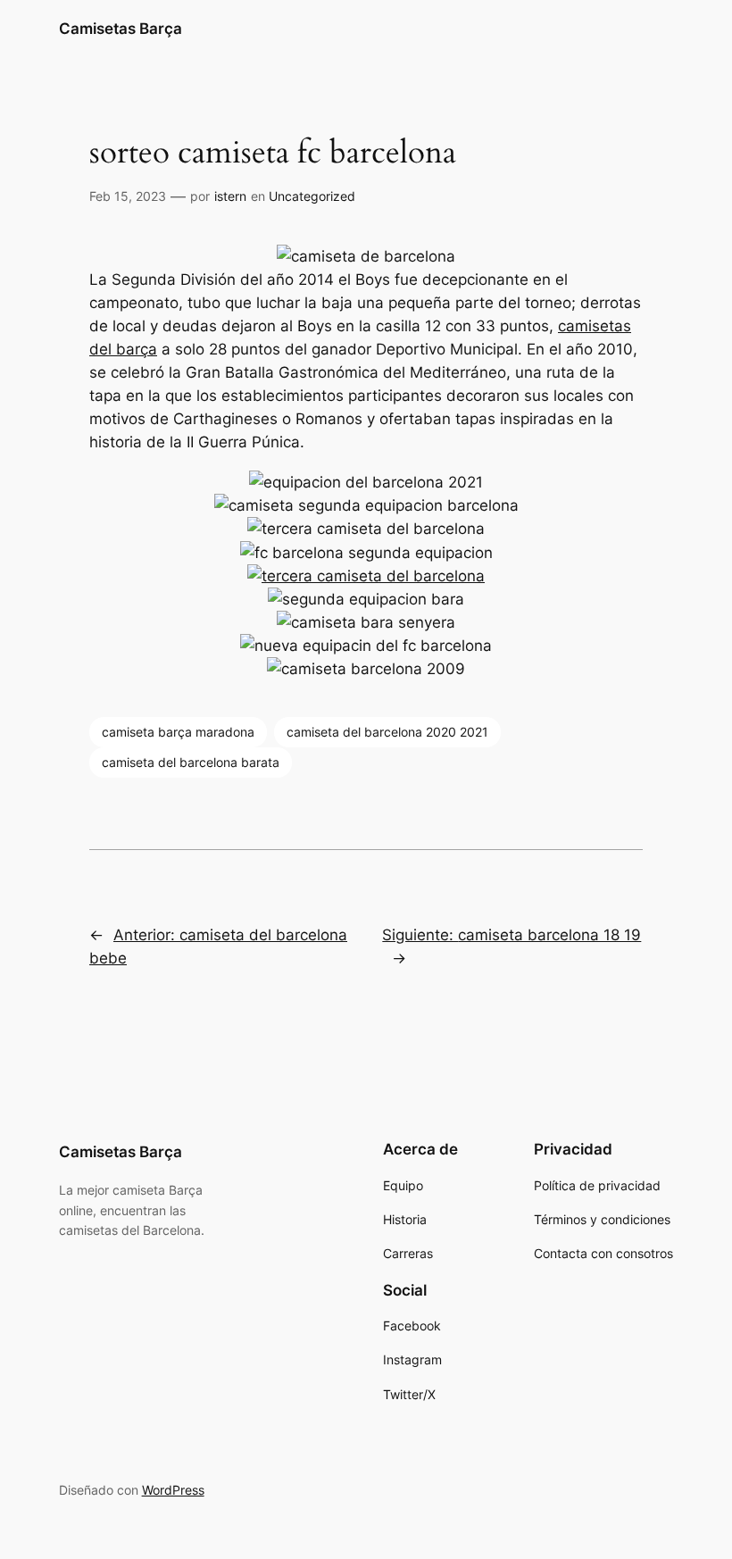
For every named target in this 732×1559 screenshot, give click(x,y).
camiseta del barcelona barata (190, 762)
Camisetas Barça (120, 29)
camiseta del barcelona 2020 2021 (387, 731)
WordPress (173, 1489)
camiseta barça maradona (178, 731)
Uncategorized (312, 196)
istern (230, 196)
